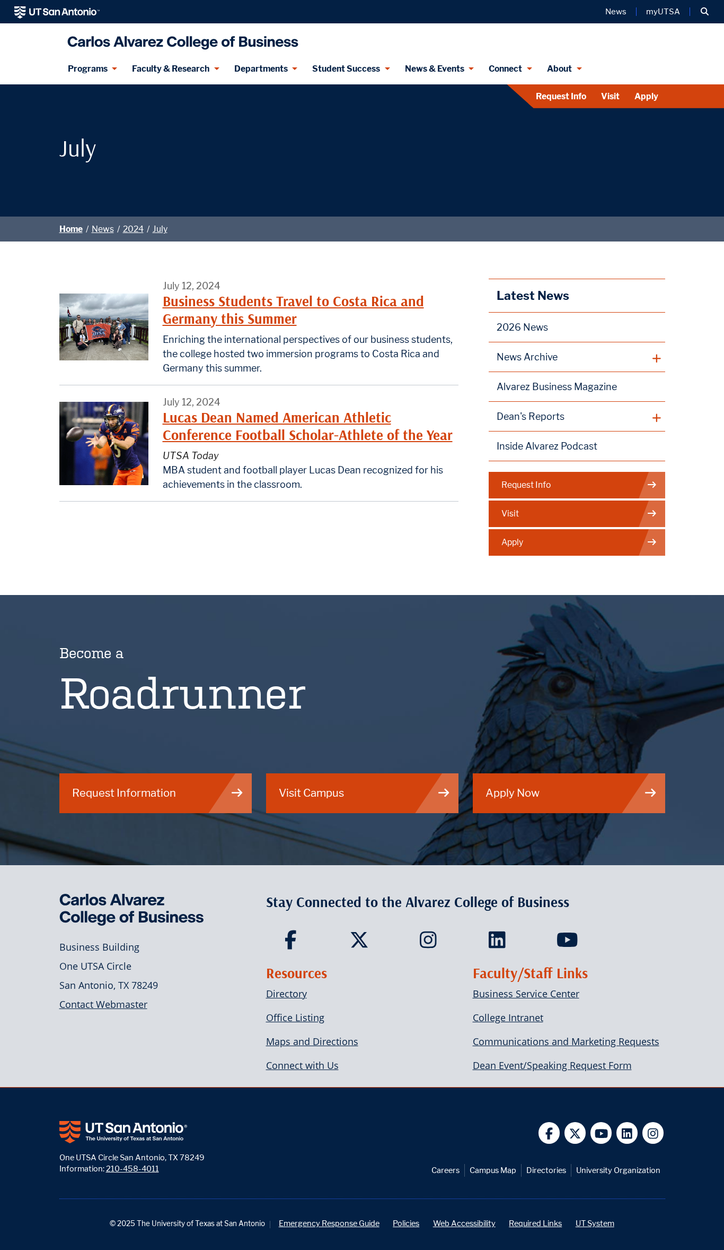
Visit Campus (311, 792)
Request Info (561, 96)
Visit (610, 96)
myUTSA (663, 11)
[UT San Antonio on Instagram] (653, 1133)
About (559, 69)
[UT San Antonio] (57, 12)
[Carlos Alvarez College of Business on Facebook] (293, 943)
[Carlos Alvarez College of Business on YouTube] (568, 943)
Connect (505, 69)
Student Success (346, 69)
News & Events (434, 69)
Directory (286, 993)
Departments (261, 69)
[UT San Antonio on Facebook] (549, 1133)
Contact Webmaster (103, 1004)
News (615, 11)
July (160, 229)
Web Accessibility (464, 1223)
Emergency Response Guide (329, 1223)
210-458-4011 (132, 1168)
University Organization (618, 1170)
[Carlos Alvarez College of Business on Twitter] (362, 943)
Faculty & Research (170, 69)
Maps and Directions (312, 1041)
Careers (445, 1170)
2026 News (522, 327)
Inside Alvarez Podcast (547, 446)
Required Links (535, 1223)
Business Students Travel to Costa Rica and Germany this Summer (293, 309)
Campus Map (493, 1170)
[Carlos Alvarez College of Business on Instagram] (431, 943)
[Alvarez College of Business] (180, 38)
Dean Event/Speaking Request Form (552, 1065)
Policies (406, 1223)
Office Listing (295, 1017)
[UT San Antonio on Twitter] (575, 1133)
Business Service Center (526, 993)
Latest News (533, 295)
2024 (133, 229)
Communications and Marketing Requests (566, 1041)
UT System (595, 1223)
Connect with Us (302, 1065)
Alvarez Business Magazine (557, 386)
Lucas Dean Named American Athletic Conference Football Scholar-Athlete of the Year (308, 426)
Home (71, 229)
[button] (705, 11)
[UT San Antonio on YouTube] (601, 1133)
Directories (546, 1170)
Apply (646, 96)
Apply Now (512, 792)
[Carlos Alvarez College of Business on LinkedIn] (499, 943)
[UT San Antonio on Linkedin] (627, 1133)
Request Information (124, 792)
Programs (88, 69)
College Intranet (508, 1017)
